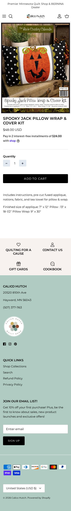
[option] (35, 68)
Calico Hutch (19, 497)
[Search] (12, 16)
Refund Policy (13, 378)
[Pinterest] (15, 344)
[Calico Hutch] (35, 16)
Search (8, 372)
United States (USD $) (21, 488)
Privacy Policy (12, 384)
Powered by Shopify (38, 497)
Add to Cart (35, 178)
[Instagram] (10, 344)
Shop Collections (14, 366)
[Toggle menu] (4, 16)
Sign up (14, 440)
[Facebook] (4, 344)
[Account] (58, 16)
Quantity (9, 156)
